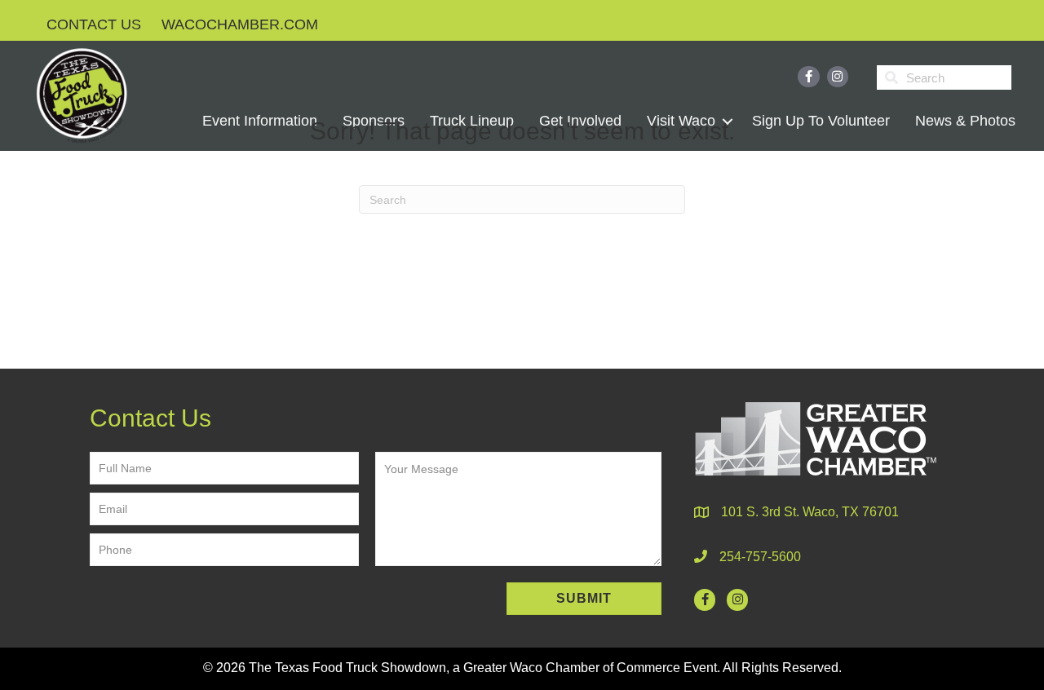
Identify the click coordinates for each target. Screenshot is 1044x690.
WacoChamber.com (239, 24)
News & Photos (965, 121)
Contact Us (93, 24)
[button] (584, 598)
